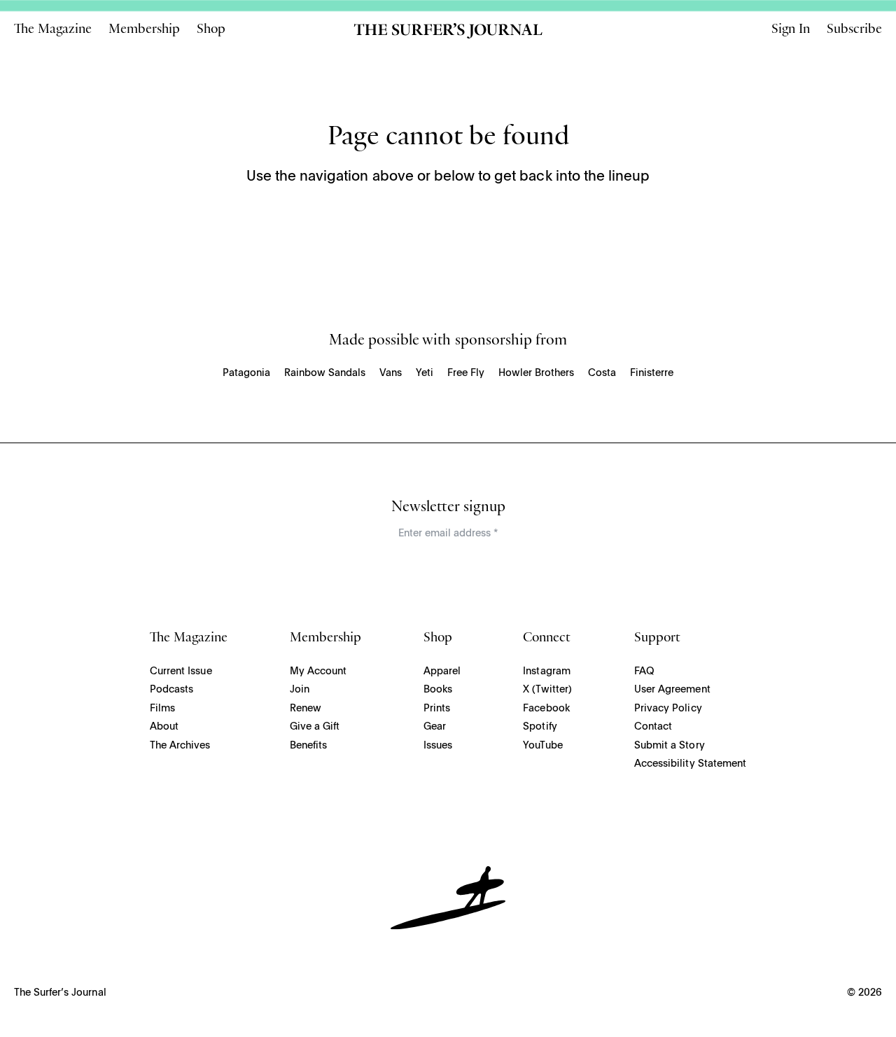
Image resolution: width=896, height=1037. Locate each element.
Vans (390, 373)
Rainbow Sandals (324, 373)
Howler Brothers (536, 373)
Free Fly (465, 373)
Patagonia (246, 373)
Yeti (424, 373)
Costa (602, 373)
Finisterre (651, 373)
